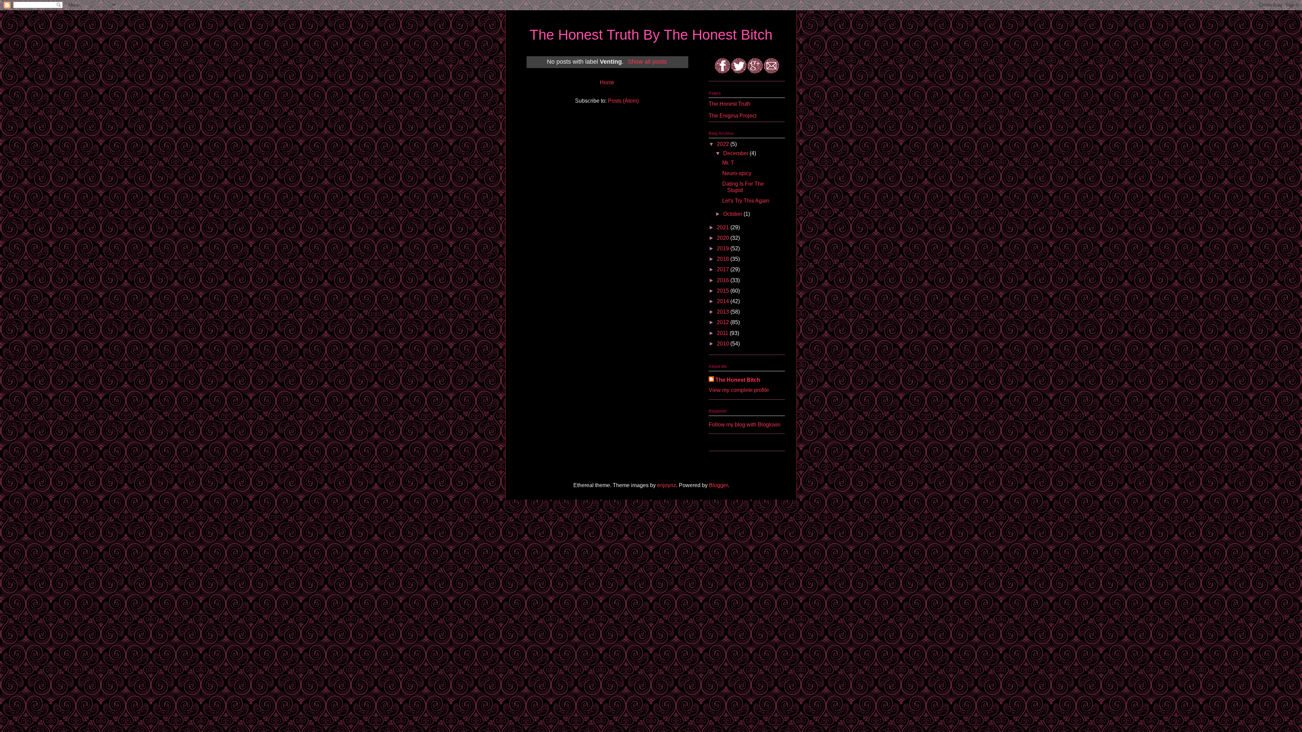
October (733, 214)
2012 (723, 322)
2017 (723, 269)
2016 (723, 280)
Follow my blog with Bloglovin (745, 424)
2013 (723, 312)
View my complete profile (739, 390)
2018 (723, 259)
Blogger (718, 485)
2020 (723, 238)
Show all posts (647, 61)
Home (607, 82)
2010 (723, 344)
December (736, 153)
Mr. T (728, 163)
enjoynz (666, 485)
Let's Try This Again (745, 201)
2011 (723, 333)
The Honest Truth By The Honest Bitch (651, 35)
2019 (723, 248)
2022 (723, 144)
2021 (723, 227)
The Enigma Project (732, 116)
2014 (723, 301)
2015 (723, 291)
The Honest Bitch (737, 380)
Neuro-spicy (736, 173)
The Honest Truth (729, 104)
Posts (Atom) (623, 101)
